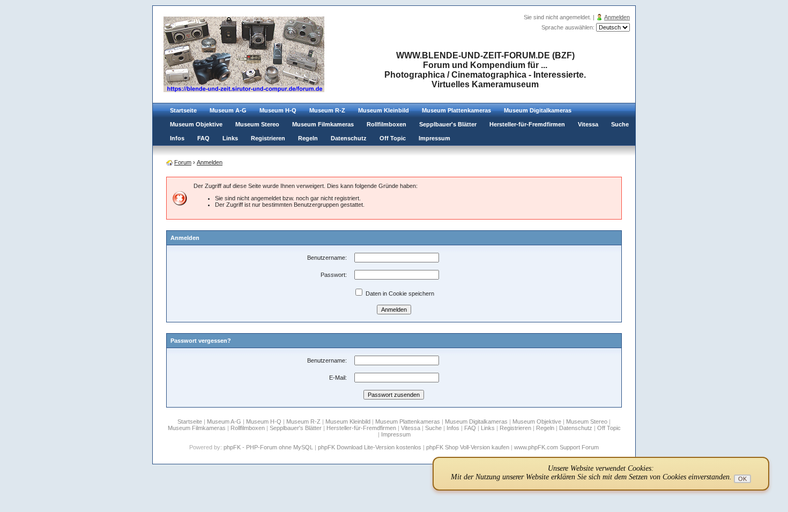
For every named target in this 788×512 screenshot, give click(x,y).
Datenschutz (349, 138)
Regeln (308, 138)
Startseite (183, 110)
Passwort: (334, 275)
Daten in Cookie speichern (399, 293)
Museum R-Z (327, 110)
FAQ (203, 138)
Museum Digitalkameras (537, 110)
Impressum (434, 138)
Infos (177, 138)
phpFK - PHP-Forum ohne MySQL (269, 447)
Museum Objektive (196, 124)
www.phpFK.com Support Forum (556, 447)
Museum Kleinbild (383, 110)
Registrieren (268, 138)
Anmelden (617, 17)
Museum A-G (228, 110)
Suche (620, 124)
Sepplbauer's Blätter (448, 124)
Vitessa (588, 124)
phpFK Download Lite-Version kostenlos (369, 447)
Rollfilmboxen (386, 124)
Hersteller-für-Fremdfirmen (527, 124)
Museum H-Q (277, 110)
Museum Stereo (257, 124)
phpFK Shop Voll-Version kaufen (467, 447)
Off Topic (393, 138)
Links (230, 138)
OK (742, 479)
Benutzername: (327, 257)
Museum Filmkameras (323, 124)
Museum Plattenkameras (456, 110)
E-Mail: (338, 377)
